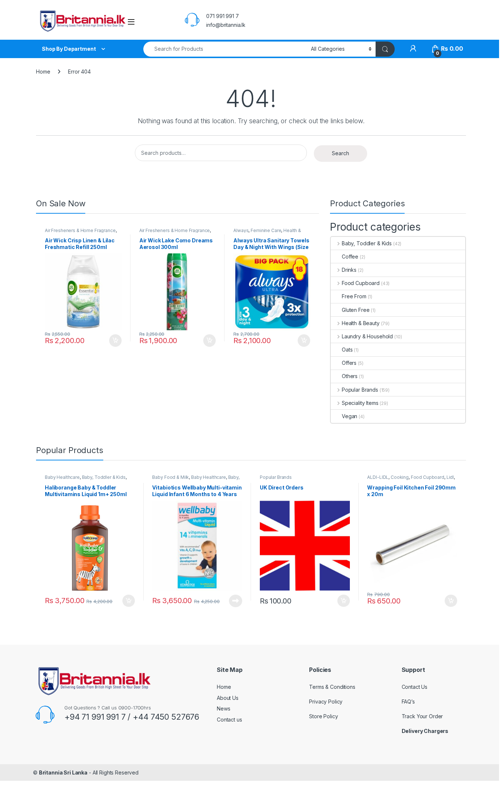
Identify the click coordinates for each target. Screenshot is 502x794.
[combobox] (225, 49)
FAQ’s (408, 701)
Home (43, 71)
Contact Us (415, 687)
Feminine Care (266, 230)
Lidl (450, 477)
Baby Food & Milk (170, 477)
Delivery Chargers (425, 731)
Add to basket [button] (113, 340)
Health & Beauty (361, 323)
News (223, 708)
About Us (228, 698)
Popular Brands (360, 390)
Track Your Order (422, 716)
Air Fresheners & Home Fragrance (80, 230)
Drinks (349, 270)
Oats (347, 349)
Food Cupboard (361, 283)
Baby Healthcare (62, 477)
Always (240, 230)
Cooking (400, 477)
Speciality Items (360, 403)
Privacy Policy (326, 701)
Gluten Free (355, 310)
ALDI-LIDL (377, 477)
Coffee (350, 256)
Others (350, 376)
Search (340, 153)
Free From (354, 296)
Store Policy (323, 716)
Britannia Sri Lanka (63, 772)
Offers (349, 363)
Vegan (349, 416)
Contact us (229, 719)
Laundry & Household (367, 336)
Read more (235, 601)
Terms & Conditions (332, 687)
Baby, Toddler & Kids (367, 243)
